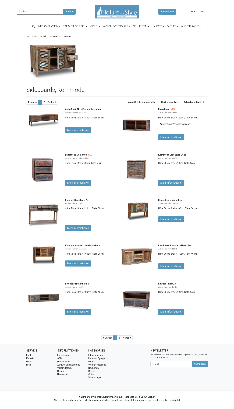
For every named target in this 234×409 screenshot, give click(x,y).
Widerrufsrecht (64, 368)
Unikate (157, 26)
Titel (170, 102)
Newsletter (62, 374)
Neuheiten (140, 26)
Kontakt (30, 358)
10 (194, 102)
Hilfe (28, 361)
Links (28, 364)
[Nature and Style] (117, 11)
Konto (29, 355)
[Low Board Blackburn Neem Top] (136, 256)
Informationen (48, 26)
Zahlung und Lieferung (68, 364)
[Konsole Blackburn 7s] (43, 214)
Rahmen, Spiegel (74, 26)
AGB (59, 358)
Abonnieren (200, 364)
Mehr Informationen (78, 130)
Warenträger (190, 26)
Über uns (61, 371)
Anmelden (166, 11)
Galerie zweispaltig (142, 102)
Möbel (94, 26)
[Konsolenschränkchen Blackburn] (43, 255)
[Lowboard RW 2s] (136, 298)
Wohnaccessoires (116, 26)
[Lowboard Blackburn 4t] (43, 298)
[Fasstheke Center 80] (43, 169)
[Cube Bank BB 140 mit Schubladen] (43, 120)
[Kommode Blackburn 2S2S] (136, 169)
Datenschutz (63, 361)
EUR (201, 12)
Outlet (172, 26)
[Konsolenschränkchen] (136, 210)
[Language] (193, 11)
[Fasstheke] (136, 124)
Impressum (63, 355)
